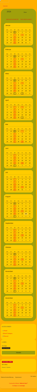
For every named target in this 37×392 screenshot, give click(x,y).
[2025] (19, 12)
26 (22, 163)
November (9, 271)
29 (14, 117)
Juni (6, 148)
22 (14, 115)
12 (14, 208)
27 (14, 141)
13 (14, 136)
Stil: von (18, 385)
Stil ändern (33, 376)
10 (14, 158)
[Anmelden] (30, 2)
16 (14, 235)
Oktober (8, 247)
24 (14, 163)
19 (14, 211)
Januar (7, 25)
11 (14, 61)
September (9, 223)
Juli (6, 172)
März (7, 73)
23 (14, 238)
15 (14, 112)
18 (14, 64)
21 (14, 40)
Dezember (9, 298)
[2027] (31, 12)
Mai (6, 124)
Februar (8, 49)
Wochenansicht (26, 19)
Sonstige (4, 346)
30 (14, 240)
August (7, 196)
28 (14, 42)
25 (14, 66)
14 (14, 37)
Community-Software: (18, 383)
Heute (25, 12)
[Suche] (25, 2)
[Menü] (34, 2)
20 (14, 139)
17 (14, 160)
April (7, 100)
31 (14, 32)
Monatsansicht (12, 19)
